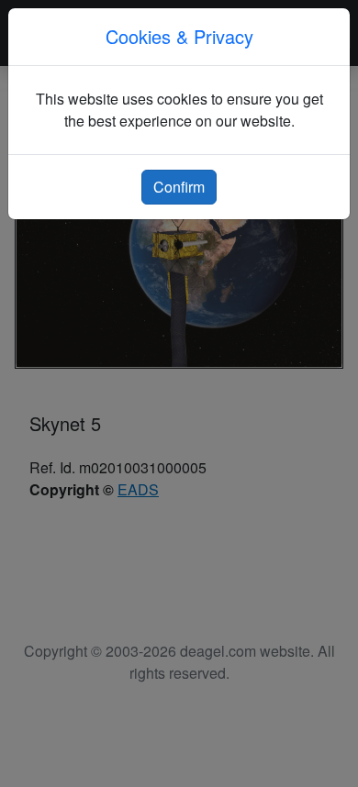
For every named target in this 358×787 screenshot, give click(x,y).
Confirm (179, 186)
